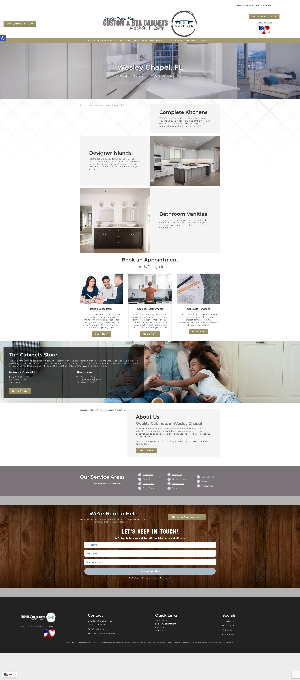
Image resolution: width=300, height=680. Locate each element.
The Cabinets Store (34, 626)
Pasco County (149, 488)
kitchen (189, 126)
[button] (3, 38)
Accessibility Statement (138, 642)
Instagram (229, 625)
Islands (133, 164)
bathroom (164, 225)
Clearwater (148, 475)
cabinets (191, 118)
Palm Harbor (148, 484)
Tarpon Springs (208, 477)
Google (228, 630)
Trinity (204, 481)
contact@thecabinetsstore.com (105, 633)
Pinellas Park (178, 484)
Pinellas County (179, 479)
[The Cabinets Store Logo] (150, 11)
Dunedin (147, 479)
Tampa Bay (177, 475)
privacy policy (154, 578)
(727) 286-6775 (264, 22)
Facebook (229, 621)
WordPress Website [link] (214, 642)
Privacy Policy (151, 642)
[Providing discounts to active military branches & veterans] (264, 27)
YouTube (229, 634)
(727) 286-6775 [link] (96, 642)
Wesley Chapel (208, 486)
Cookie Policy (160, 642)
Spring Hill (177, 488)
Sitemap (127, 642)
